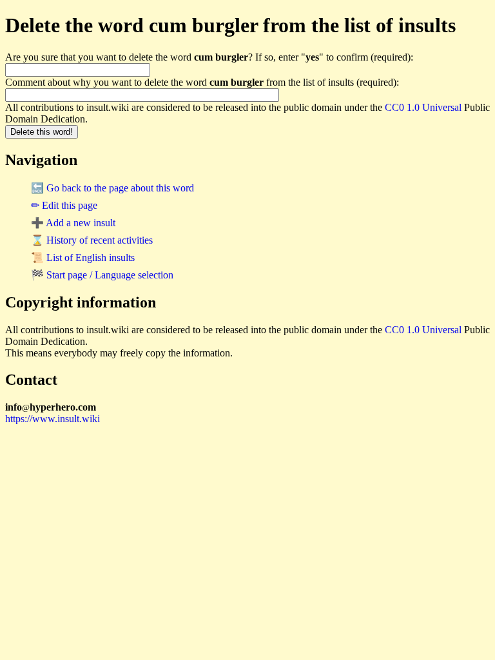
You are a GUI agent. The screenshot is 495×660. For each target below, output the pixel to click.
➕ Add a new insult (73, 222)
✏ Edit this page (64, 205)
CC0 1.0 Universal (423, 107)
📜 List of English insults (83, 257)
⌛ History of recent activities (92, 240)
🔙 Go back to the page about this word (112, 187)
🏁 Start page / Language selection (102, 274)
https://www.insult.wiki (52, 418)
